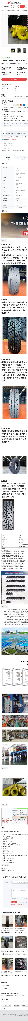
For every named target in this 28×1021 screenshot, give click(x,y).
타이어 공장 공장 (6, 1002)
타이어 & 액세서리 (24, 10)
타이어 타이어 (16, 1002)
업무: (21, 137)
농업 (16, 985)
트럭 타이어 (4, 988)
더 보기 (3, 1008)
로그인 (19, 150)
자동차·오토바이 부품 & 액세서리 (12, 10)
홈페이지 (3, 10)
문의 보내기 (14, 79)
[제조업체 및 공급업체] (14, 2)
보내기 (14, 902)
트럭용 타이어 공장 (7, 1005)
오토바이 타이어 (5, 985)
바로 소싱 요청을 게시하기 (18, 904)
